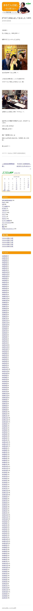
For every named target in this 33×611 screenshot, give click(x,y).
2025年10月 (5, 276)
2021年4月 (4, 385)
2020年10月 (5, 397)
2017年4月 (4, 482)
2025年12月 (5, 272)
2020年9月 (4, 399)
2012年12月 (5, 587)
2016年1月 (4, 513)
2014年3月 (4, 557)
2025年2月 (4, 292)
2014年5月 (4, 553)
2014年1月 (4, 561)
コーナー (4, 216)
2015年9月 (4, 521)
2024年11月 (5, 298)
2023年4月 (4, 337)
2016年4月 (4, 506)
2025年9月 (4, 278)
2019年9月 (4, 424)
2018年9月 (4, 448)
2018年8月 (4, 450)
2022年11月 (5, 347)
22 (16, 187)
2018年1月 (4, 464)
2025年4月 (4, 288)
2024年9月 (4, 302)
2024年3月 (4, 314)
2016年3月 (4, 509)
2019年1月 (4, 440)
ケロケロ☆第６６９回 (7, 246)
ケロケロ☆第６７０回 (7, 244)
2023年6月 (4, 333)
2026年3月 (4, 266)
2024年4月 (4, 312)
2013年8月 (4, 571)
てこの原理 (5, 206)
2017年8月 (4, 474)
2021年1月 (4, 391)
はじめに (4, 208)
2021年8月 (4, 377)
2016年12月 (5, 490)
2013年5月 (4, 577)
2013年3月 (4, 581)
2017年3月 (4, 484)
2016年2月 (4, 511)
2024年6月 (4, 308)
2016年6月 (4, 502)
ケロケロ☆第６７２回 (7, 240)
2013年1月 (4, 585)
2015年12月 (5, 515)
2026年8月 (4, 256)
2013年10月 (5, 567)
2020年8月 (4, 401)
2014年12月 (5, 539)
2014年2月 (4, 559)
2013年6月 (4, 575)
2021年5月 (4, 383)
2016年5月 (4, 504)
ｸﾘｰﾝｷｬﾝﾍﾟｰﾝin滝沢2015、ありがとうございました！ (24, 166)
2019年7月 (4, 428)
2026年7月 (4, 258)
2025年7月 (4, 282)
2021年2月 (4, 389)
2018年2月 (4, 462)
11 (28, 183)
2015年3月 (4, 533)
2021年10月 (5, 373)
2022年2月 (4, 365)
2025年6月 (4, 284)
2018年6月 (4, 454)
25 (28, 187)
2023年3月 (4, 339)
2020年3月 (4, 411)
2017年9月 (4, 472)
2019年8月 (4, 426)
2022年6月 (4, 357)
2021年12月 (5, 369)
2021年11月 (5, 371)
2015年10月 (5, 519)
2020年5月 (4, 407)
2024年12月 (5, 296)
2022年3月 (4, 363)
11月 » (8, 190)
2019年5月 (4, 432)
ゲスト (3, 214)
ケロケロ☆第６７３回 (7, 238)
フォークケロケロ (6, 222)
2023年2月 (4, 341)
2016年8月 (4, 498)
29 (16, 189)
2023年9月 (4, 326)
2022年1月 (4, 367)
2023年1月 (4, 343)
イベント (4, 212)
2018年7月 (4, 452)
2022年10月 (5, 349)
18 (28, 185)
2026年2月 (4, 268)
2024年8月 (4, 304)
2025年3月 (4, 290)
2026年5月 (4, 262)
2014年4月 (4, 555)
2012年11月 (5, 589)
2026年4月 (4, 264)
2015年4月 (4, 531)
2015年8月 (4, 523)
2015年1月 (4, 537)
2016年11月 (5, 492)
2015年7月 (4, 525)
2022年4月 (4, 361)
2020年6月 (4, 405)
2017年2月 (4, 486)
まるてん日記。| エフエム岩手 (9, 608)
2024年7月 (4, 306)
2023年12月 (5, 320)
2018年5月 (4, 456)
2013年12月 (5, 563)
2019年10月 (5, 422)
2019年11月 (5, 420)
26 (4, 189)
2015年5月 (4, 529)
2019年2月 (4, 438)
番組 (3, 226)
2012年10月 (5, 591)
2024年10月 (5, 300)
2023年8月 (4, 328)
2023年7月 (4, 331)
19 (4, 187)
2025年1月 (4, 294)
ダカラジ (10, 153)
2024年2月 (4, 316)
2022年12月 (5, 345)
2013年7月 (4, 573)
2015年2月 (4, 535)
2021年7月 (4, 379)
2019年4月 (4, 434)
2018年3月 (4, 460)
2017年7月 (4, 476)
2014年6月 (4, 551)
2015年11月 (5, 517)
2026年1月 (4, 270)
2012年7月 (4, 598)
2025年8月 (4, 280)
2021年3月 (4, 387)
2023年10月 (5, 324)
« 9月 (4, 190)
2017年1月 (4, 488)
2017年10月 (5, 470)
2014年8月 (4, 547)
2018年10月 (5, 446)
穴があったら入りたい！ (8, 228)
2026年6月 (4, 260)
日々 (3, 224)
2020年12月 (5, 393)
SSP (3, 204)
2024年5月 (4, 310)
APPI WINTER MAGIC (7, 200)
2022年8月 (4, 353)
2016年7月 (4, 500)
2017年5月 (4, 480)
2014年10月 (5, 543)
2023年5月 (4, 335)
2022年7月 (4, 355)
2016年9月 (4, 496)
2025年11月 (5, 274)
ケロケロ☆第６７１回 (7, 242)
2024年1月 (4, 318)
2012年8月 (4, 596)
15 (16, 185)
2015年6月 (4, 527)
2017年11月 (5, 468)
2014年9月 (4, 545)
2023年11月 (5, 322)
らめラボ (4, 210)
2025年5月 (4, 286)
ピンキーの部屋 (6, 220)
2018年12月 (5, 442)
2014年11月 (5, 541)
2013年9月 (4, 569)
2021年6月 (4, 381)
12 (4, 185)
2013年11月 (5, 565)
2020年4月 (4, 409)
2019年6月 (4, 430)
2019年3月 (4, 436)
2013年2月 (4, 583)
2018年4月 (4, 458)
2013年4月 (4, 579)
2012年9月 (4, 593)
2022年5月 (4, 359)
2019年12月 (5, 417)
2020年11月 (5, 395)
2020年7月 (4, 403)
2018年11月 (5, 444)
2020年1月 (4, 415)
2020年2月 (4, 413)
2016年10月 (5, 494)
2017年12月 (5, 466)
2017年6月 (4, 478)
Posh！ (4, 202)
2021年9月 (4, 375)
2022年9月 (4, 351)
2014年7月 (4, 549)
